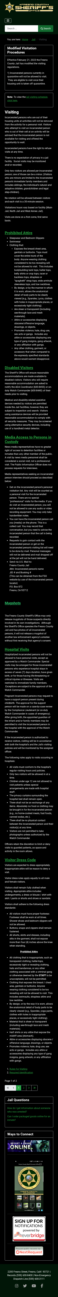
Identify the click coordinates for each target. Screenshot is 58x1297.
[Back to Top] (53, 1291)
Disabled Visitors (19, 368)
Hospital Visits (17, 649)
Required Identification (21, 1072)
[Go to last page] (34, 1088)
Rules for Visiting (18, 1069)
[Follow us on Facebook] (42, 1286)
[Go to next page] (29, 1088)
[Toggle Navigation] (8, 20)
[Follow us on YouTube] (34, 1286)
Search (47, 28)
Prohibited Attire (18, 233)
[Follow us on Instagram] (16, 1286)
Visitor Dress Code (20, 860)
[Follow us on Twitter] (25, 1286)
